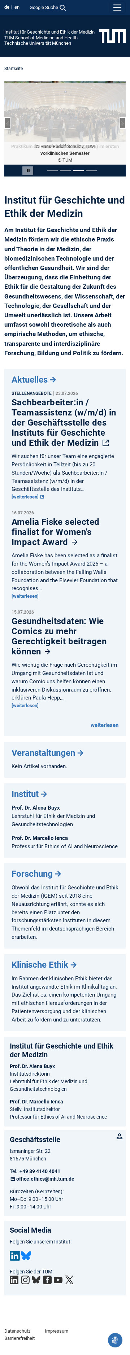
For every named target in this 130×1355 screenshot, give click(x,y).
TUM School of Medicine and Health (41, 37)
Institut (25, 781)
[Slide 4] (91, 157)
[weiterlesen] (26, 483)
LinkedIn (15, 1242)
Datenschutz (17, 1317)
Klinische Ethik (40, 951)
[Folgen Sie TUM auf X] (69, 1266)
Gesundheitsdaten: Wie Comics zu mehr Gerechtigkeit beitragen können (59, 623)
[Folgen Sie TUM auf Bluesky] (36, 1266)
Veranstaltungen (43, 739)
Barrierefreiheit (19, 1325)
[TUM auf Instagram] (25, 1266)
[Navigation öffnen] (117, 7)
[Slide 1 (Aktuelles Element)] (52, 157)
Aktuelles (30, 366)
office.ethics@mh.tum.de (45, 1165)
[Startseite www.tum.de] (112, 35)
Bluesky (26, 1242)
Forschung (32, 860)
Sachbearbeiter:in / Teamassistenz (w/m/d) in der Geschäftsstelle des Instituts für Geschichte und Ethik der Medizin (64, 409)
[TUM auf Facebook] (47, 1266)
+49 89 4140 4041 (40, 1158)
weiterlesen (104, 711)
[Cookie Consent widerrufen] (115, 1340)
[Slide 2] (65, 157)
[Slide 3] (78, 157)
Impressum (56, 1317)
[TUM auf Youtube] (58, 1266)
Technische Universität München (37, 43)
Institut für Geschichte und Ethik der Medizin (49, 32)
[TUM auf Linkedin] (14, 1266)
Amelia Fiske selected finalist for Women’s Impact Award (55, 519)
